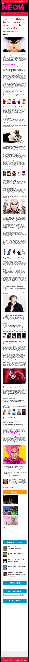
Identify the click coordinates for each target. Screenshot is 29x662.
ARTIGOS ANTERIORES (22, 537)
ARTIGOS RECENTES (7, 537)
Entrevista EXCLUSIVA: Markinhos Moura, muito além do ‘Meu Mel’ (17, 560)
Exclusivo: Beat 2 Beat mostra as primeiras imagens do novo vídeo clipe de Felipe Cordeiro (16, 574)
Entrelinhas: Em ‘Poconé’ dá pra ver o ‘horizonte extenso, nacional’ (16, 547)
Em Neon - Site (24, 659)
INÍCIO (14, 537)
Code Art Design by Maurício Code (18, 660)
